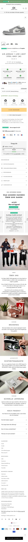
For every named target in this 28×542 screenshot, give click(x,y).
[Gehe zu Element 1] (3, 44)
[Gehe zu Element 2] (8, 44)
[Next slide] (25, 222)
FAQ (2, 448)
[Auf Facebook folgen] (2, 519)
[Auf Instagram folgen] (9, 519)
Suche (2, 443)
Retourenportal (4, 452)
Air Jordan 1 (3, 483)
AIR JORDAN (14, 51)
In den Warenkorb (14, 110)
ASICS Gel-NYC (4, 480)
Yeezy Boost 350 (4, 485)
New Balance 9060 (5, 478)
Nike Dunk (3, 474)
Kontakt (2, 446)
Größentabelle (24, 88)
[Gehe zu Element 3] (12, 44)
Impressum (3, 461)
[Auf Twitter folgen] (5, 519)
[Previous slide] (3, 222)
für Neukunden (11, 131)
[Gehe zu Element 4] (16, 44)
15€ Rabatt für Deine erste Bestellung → (14, 4)
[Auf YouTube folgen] (16, 519)
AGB (2, 459)
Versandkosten (18, 62)
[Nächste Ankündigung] (26, 1)
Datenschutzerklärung (5, 463)
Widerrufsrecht (4, 465)
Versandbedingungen (5, 450)
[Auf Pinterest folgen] (12, 519)
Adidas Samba (4, 476)
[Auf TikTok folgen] (19, 519)
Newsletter (3, 468)
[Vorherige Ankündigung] (1, 1)
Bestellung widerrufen (14, 538)
